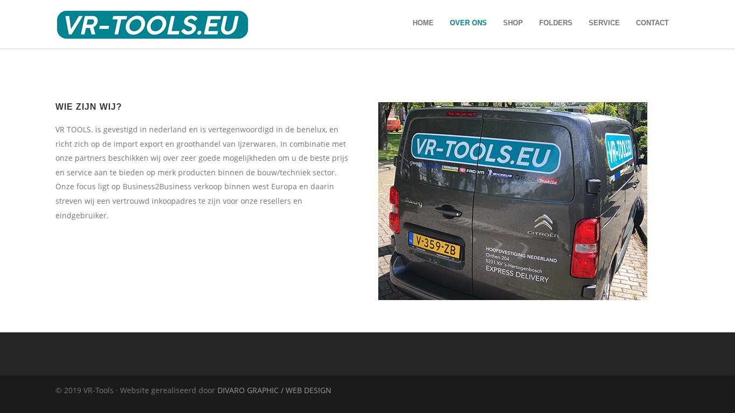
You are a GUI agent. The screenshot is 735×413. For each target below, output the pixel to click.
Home (423, 23)
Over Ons (468, 23)
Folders (556, 23)
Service (604, 23)
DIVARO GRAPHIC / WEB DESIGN (274, 390)
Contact (652, 23)
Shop (513, 23)
